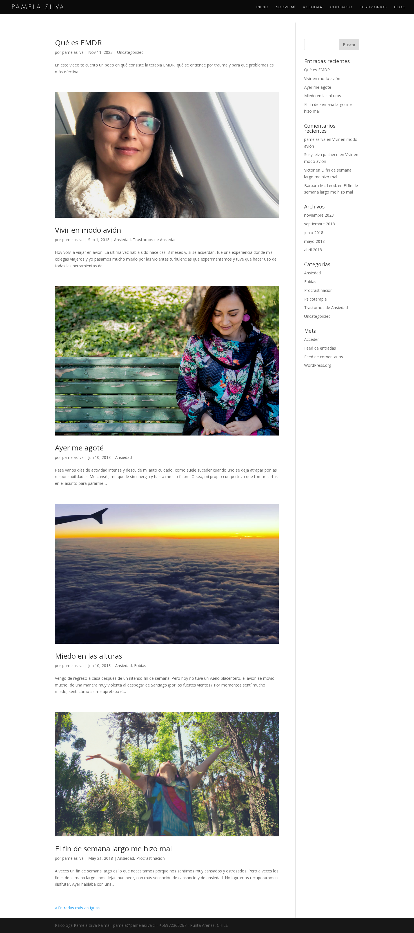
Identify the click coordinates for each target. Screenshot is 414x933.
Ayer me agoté (79, 448)
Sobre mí (285, 7)
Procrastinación (150, 858)
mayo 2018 (314, 241)
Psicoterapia (315, 299)
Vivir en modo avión (88, 230)
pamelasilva (73, 52)
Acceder (311, 339)
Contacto (341, 7)
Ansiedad (122, 239)
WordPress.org (317, 365)
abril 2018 (313, 249)
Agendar (313, 7)
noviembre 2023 (319, 215)
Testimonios (373, 7)
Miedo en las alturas (88, 656)
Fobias (140, 665)
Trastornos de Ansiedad (155, 239)
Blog (400, 7)
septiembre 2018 (319, 223)
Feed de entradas (320, 348)
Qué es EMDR (78, 42)
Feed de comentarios (323, 356)
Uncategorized (130, 52)
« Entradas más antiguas (77, 907)
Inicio (262, 7)
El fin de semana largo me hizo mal (113, 848)
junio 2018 (313, 232)
